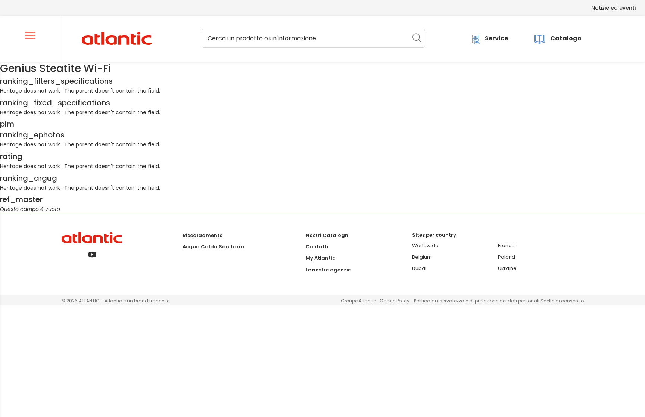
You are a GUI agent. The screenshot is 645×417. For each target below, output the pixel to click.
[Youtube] (92, 255)
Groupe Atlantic (358, 301)
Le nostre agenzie (328, 269)
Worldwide (425, 245)
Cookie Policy (394, 301)
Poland (506, 257)
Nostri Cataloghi (328, 235)
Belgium (422, 257)
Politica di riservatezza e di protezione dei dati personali (477, 301)
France (506, 245)
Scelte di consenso (562, 301)
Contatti (317, 246)
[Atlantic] (116, 38)
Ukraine (507, 268)
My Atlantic (320, 258)
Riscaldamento (203, 235)
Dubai (419, 268)
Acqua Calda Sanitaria (213, 246)
